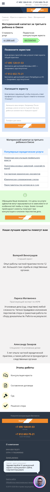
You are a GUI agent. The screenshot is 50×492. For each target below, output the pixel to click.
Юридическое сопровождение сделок (21, 179)
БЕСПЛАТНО (30, 40)
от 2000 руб (9, 40)
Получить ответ (25, 125)
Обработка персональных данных (20, 482)
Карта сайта (11, 479)
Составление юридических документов (22, 174)
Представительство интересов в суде (21, 185)
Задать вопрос (37, 10)
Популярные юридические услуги (23, 151)
